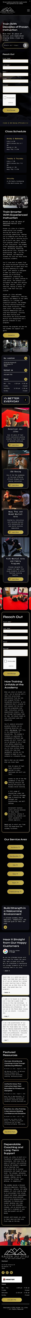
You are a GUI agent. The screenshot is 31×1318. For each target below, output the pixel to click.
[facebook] (3, 1272)
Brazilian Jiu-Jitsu (15, 246)
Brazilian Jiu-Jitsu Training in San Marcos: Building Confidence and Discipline (15, 1111)
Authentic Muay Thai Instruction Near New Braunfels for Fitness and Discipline (14, 1087)
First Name (6, 58)
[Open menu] (28, 10)
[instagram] (7, 1272)
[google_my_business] (11, 1272)
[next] (29, 598)
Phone (4, 78)
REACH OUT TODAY (11, 45)
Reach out (7, 824)
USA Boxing (13, 730)
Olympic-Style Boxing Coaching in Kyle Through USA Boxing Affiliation (14, 1063)
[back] (2, 598)
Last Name (6, 65)
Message (5, 85)
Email (4, 71)
